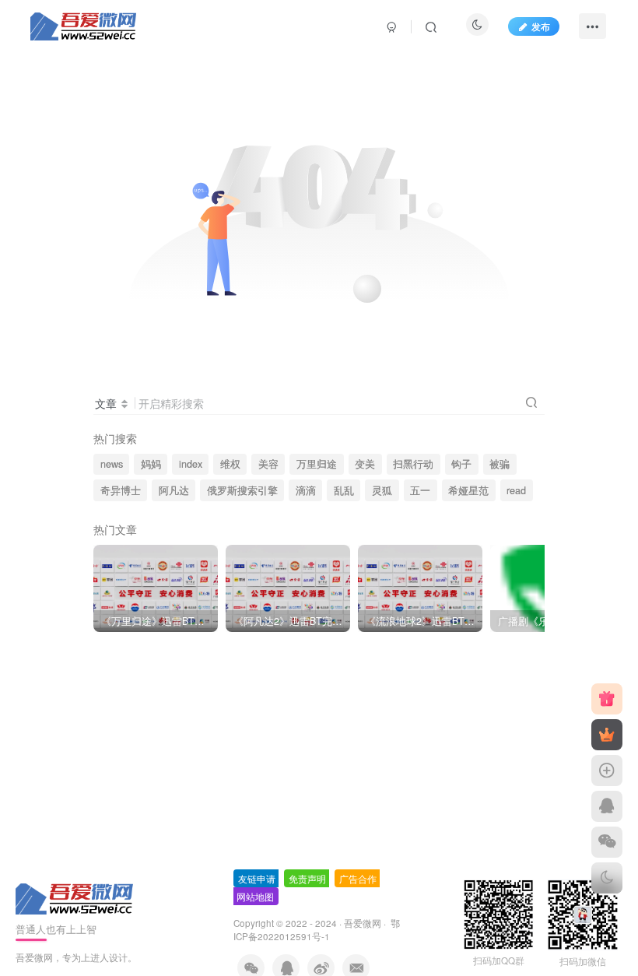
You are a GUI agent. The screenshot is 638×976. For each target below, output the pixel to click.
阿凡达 (174, 490)
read (516, 490)
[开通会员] (606, 734)
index (190, 464)
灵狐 (382, 490)
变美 (365, 464)
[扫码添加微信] (606, 842)
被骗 (499, 464)
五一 (420, 490)
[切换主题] (606, 877)
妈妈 (151, 464)
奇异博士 (120, 490)
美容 (268, 464)
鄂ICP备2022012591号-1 (316, 930)
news (111, 464)
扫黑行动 (413, 464)
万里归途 (316, 464)
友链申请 (256, 878)
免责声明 (307, 878)
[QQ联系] (606, 806)
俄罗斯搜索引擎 (242, 490)
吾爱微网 (362, 923)
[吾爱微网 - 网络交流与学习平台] (75, 897)
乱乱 (344, 490)
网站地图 (255, 896)
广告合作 (358, 878)
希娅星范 (468, 490)
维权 (230, 464)
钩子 (461, 464)
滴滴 (306, 490)
